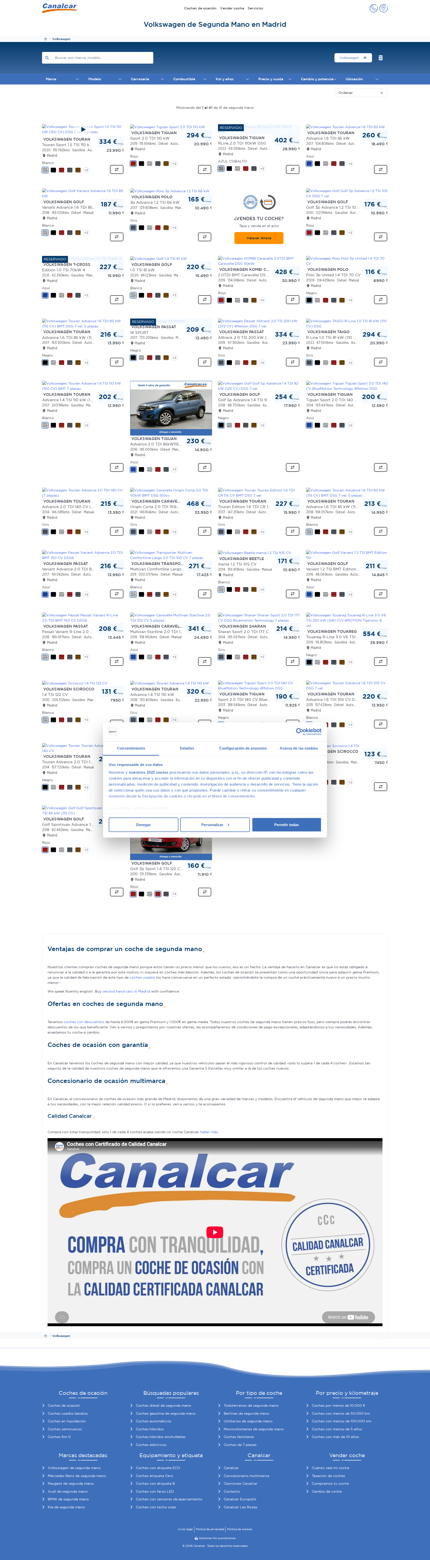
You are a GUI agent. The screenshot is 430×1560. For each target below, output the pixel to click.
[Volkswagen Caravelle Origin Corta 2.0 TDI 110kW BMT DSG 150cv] (171, 492)
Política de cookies (239, 1529)
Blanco (48, 163)
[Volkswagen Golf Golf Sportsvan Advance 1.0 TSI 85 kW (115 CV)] (83, 810)
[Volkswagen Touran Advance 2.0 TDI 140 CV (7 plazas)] (83, 492)
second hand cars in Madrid (126, 991)
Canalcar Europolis (240, 1499)
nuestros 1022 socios (148, 772)
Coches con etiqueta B (155, 1483)
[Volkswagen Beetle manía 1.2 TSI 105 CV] (254, 553)
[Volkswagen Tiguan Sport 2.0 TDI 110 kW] (167, 127)
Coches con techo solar (156, 1507)
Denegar (143, 824)
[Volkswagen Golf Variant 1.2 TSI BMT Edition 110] (347, 555)
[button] (374, 8)
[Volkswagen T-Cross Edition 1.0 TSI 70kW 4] (81, 258)
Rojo (134, 156)
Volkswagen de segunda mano (74, 1468)
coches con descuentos (84, 1022)
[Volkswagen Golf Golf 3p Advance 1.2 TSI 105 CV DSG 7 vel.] (347, 193)
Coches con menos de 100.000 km (341, 1421)
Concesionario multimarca (246, 1476)
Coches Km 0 (59, 1437)
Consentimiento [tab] (131, 748)
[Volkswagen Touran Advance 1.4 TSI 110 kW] (169, 683)
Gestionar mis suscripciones (217, 1538)
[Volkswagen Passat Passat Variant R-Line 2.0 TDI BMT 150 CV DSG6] (83, 618)
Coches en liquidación (67, 1421)
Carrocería (140, 79)
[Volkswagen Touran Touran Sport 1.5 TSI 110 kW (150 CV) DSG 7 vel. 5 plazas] (83, 129)
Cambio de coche (327, 1491)
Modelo (94, 79)
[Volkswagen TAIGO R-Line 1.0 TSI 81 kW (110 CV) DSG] (347, 323)
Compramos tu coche (330, 1483)
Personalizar (212, 824)
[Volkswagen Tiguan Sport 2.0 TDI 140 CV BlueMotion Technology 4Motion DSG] (259, 685)
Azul (310, 156)
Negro (311, 293)
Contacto (232, 1491)
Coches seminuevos (65, 1429)
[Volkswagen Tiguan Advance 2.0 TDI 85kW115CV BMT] (171, 408)
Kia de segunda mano (66, 1507)
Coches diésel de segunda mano (163, 1405)
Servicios (255, 8)
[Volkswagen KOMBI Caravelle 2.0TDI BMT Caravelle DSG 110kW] (259, 261)
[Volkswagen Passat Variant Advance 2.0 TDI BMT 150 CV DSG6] (83, 555)
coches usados (142, 977)
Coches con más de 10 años (335, 1437)
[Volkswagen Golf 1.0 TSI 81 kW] (158, 258)
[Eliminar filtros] (381, 57)
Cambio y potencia (317, 79)
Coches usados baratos (68, 1413)
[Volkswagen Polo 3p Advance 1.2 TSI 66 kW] (170, 191)
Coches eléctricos (151, 1445)
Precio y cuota (270, 79)
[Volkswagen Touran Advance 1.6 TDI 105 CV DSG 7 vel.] (347, 685)
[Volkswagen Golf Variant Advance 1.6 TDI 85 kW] (83, 193)
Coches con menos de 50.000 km (341, 1413)
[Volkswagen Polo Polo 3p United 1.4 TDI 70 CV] (347, 261)
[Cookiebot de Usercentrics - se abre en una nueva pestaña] (300, 732)
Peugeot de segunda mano (71, 1483)
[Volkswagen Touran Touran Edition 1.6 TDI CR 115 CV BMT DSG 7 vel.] (259, 492)
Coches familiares (239, 1437)
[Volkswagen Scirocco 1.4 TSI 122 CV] (75, 683)
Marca (51, 79)
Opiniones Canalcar (241, 1483)
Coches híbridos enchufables (161, 1437)
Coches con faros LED (155, 1491)
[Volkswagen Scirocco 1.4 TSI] (332, 746)
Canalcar (231, 1468)
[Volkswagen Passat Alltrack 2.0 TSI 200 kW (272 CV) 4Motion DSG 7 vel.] (259, 323)
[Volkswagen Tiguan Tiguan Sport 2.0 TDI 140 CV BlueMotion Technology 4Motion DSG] (347, 386)
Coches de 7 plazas (240, 1445)
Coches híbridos (150, 1429)
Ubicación (354, 79)
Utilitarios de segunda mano (248, 1421)
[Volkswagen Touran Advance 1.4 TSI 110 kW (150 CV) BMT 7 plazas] (83, 386)
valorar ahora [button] (259, 238)
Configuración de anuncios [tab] (243, 748)
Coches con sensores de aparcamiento (169, 1499)
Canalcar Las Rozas (240, 1507)
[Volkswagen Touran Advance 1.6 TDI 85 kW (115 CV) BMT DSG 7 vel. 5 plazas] (83, 323)
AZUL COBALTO (232, 161)
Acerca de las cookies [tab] (299, 748)
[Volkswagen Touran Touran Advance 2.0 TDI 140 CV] (83, 748)
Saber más (209, 1132)
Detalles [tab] (187, 748)
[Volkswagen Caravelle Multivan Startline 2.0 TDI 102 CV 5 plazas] (171, 618)
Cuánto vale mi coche (330, 1468)
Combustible (184, 79)
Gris (133, 220)
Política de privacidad (210, 1529)
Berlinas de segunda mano (246, 1413)
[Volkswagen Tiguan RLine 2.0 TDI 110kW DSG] (259, 129)
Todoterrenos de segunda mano (251, 1405)
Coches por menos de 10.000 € (338, 1405)
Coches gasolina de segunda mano (166, 1413)
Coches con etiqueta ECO (158, 1468)
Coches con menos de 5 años (337, 1429)
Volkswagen (350, 58)
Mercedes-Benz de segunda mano (77, 1476)
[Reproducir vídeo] (83, 129)
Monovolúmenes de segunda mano (254, 1429)
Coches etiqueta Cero (154, 1476)
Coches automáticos (153, 1421)
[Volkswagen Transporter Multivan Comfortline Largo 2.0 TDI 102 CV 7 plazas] (171, 555)
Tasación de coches (328, 1476)
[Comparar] (116, 169)
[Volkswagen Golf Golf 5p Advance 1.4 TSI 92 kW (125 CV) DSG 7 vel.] (259, 386)
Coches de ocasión (200, 8)
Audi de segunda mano (68, 1491)
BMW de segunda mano (68, 1499)
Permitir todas (286, 824)
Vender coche (232, 8)
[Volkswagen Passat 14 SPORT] (157, 321)
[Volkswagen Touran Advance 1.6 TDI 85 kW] (345, 127)
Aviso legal (185, 1529)
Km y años (225, 79)
